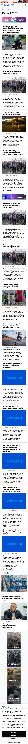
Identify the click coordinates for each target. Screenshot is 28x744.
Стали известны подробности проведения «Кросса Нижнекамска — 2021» (13, 326)
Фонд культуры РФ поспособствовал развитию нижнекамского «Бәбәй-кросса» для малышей (13, 29)
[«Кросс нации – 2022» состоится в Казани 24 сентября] (14, 298)
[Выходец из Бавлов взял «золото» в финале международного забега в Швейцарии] (14, 461)
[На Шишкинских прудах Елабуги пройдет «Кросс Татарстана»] (14, 217)
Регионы (15, 175)
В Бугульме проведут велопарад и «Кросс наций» (13, 407)
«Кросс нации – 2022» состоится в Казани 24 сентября (11, 286)
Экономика (11, 594)
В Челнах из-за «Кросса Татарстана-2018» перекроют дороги (13, 532)
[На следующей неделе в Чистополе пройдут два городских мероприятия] (14, 501)
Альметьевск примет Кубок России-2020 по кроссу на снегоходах (12, 365)
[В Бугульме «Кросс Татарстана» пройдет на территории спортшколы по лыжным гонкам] (14, 166)
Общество (15, 52)
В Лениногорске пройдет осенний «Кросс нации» (12, 246)
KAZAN (9, 5)
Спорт (14, 470)
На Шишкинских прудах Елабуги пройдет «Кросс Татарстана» (11, 205)
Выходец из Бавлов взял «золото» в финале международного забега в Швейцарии (12, 448)
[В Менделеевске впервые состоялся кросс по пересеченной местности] (14, 85)
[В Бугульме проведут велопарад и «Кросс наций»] (14, 418)
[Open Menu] (2, 5)
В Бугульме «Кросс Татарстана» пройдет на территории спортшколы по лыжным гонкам (13, 153)
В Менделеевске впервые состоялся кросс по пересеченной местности (12, 73)
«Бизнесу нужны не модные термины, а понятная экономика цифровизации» (13, 625)
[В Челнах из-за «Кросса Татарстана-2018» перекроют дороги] (14, 544)
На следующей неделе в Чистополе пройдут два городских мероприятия (11, 489)
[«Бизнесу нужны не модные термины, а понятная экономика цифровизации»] (14, 611)
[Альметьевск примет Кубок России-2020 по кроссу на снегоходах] (14, 377)
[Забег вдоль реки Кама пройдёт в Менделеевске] (14, 124)
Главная (4, 9)
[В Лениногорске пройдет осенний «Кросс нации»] (14, 257)
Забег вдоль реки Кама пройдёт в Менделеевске (12, 113)
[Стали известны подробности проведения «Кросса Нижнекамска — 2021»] (14, 338)
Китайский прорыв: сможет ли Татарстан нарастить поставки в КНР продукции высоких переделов (13, 598)
